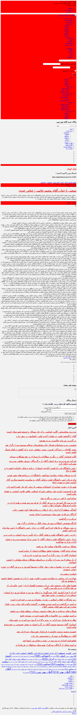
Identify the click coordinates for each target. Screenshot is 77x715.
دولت (51, 662)
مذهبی (67, 32)
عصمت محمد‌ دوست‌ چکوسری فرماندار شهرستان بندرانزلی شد (46, 631)
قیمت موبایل (68, 686)
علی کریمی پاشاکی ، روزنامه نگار (48, 666)
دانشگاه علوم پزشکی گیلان (15, 659)
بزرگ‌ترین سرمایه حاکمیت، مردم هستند (57, 440)
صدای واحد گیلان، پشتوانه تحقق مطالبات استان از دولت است (47, 551)
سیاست (57, 664)
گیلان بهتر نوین (40, 672)
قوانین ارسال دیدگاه (70, 413)
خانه (71, 676)
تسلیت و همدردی (68, 574)
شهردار (34, 664)
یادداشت (69, 41)
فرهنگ (67, 31)
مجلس (69, 669)
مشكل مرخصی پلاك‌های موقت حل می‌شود (56, 546)
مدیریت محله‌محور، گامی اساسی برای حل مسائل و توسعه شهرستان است (41, 432)
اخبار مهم (69, 22)
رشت (21, 662)
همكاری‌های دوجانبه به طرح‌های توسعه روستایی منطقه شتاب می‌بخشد (43, 611)
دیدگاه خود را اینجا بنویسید (52, 408)
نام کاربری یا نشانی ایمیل (68, 64)
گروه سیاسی (65, 107)
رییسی (10, 661)
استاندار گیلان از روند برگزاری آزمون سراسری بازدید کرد (49, 555)
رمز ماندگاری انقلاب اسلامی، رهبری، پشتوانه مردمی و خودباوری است (43, 599)
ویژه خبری (69, 24)
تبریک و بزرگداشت (67, 519)
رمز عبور (73, 67)
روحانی (15, 661)
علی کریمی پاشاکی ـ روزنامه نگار (30, 666)
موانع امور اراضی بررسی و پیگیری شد (58, 498)
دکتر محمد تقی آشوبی (32, 662)
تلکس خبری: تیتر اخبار (65, 688)
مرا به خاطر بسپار (68, 71)
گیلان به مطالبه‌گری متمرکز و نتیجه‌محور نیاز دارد (53, 636)
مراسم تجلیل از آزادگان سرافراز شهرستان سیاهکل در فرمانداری (45, 645)
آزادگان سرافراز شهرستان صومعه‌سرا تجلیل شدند (52, 514)
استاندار (30, 656)
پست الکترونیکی (46, 411)
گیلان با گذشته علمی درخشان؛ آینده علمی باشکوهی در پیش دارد (46, 436)
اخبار (70, 77)
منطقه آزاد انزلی (59, 669)
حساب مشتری (64, 92)
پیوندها (70, 8)
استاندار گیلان (22, 656)
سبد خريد (66, 99)
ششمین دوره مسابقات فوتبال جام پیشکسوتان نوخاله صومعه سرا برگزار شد (40, 445)
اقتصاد (67, 27)
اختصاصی (69, 38)
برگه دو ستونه (64, 100)
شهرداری (28, 664)
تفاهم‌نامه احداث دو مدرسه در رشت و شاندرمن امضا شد (49, 640)
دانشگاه (66, 34)
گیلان (70, 40)
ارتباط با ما (69, 10)
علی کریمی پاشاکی (67, 666)
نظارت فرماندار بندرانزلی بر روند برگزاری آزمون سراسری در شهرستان (42, 620)
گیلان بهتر (61, 672)
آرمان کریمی (67, 357)
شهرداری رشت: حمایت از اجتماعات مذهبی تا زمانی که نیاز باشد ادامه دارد (41, 487)
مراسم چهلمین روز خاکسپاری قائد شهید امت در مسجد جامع (48, 616)
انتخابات (57, 659)
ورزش (67, 36)
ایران (48, 658)
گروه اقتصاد (65, 106)
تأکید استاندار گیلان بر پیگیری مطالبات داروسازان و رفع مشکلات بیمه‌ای (43, 457)
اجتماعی (66, 25)
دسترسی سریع (67, 93)
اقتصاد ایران (66, 659)
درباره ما (69, 12)
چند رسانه (69, 86)
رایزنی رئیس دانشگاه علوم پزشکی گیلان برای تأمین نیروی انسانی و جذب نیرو (40, 535)
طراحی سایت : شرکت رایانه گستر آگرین (63, 711)
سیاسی (66, 29)
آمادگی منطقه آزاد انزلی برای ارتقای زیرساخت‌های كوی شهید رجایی (44, 510)
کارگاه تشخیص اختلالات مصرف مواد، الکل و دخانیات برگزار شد (46, 523)
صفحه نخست (68, 18)
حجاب (29, 659)
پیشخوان (49, 182)
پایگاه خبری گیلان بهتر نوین (40, 708)
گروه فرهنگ (65, 109)
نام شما (48, 409)
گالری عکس (68, 45)
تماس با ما (65, 95)
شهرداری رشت (19, 664)
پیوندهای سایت (64, 97)
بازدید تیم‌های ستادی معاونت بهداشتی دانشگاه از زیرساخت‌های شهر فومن (41, 475)
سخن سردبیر (68, 20)
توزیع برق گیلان (37, 659)
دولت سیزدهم (44, 661)
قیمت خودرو (68, 683)
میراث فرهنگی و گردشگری (38, 669)
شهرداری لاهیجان (8, 664)
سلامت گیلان (68, 664)
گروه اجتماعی (64, 104)
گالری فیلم (69, 43)
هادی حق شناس (24, 669)
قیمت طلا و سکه (67, 685)
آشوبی (52, 656)
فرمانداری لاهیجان (16, 666)
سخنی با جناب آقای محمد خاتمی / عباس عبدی (47, 190)
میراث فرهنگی (50, 669)
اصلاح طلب (14, 656)
